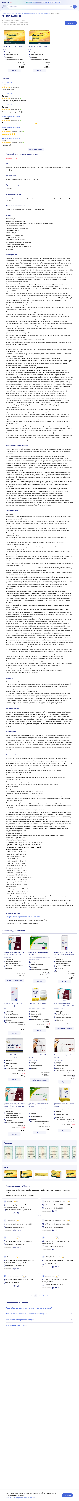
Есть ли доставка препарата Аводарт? (20, 1319)
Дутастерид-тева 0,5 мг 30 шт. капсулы (38, 1105)
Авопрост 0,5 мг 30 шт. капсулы (13, 1055)
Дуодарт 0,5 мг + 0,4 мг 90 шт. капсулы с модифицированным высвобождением (64, 953)
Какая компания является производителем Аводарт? (26, 1314)
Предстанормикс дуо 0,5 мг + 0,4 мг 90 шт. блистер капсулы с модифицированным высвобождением (14, 953)
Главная (4, 13)
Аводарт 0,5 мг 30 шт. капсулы (13, 46)
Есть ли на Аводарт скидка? (16, 1325)
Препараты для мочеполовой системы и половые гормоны (35, 13)
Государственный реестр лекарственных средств (24, 917)
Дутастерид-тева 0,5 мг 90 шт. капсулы (38, 953)
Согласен (67, 1495)
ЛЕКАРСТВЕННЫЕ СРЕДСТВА (13, 13)
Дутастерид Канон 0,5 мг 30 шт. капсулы (39, 1004)
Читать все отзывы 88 (35, 149)
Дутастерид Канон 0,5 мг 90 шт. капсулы (64, 1105)
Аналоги (71, 23)
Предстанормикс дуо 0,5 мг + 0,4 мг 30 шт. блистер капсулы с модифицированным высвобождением (14, 1105)
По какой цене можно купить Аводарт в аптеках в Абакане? (29, 1308)
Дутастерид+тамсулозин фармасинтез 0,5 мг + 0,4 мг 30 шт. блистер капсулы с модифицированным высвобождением (64, 1004)
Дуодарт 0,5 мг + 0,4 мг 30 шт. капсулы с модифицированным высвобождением (14, 1004)
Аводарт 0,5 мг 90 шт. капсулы (38, 46)
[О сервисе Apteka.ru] (76, 2)
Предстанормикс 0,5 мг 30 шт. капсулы (64, 1056)
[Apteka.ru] (6, 2)
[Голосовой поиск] (70, 6)
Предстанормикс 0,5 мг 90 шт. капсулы (38, 1056)
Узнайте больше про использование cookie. (21, 1498)
